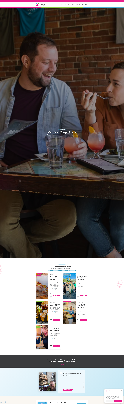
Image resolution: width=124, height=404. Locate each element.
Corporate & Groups (67, 4)
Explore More (78, 4)
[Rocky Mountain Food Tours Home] (41, 4)
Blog (83, 4)
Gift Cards (86, 4)
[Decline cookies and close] (121, 390)
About (73, 4)
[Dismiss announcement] (122, 1)
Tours (61, 4)
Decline (109, 400)
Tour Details (56, 295)
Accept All (118, 400)
